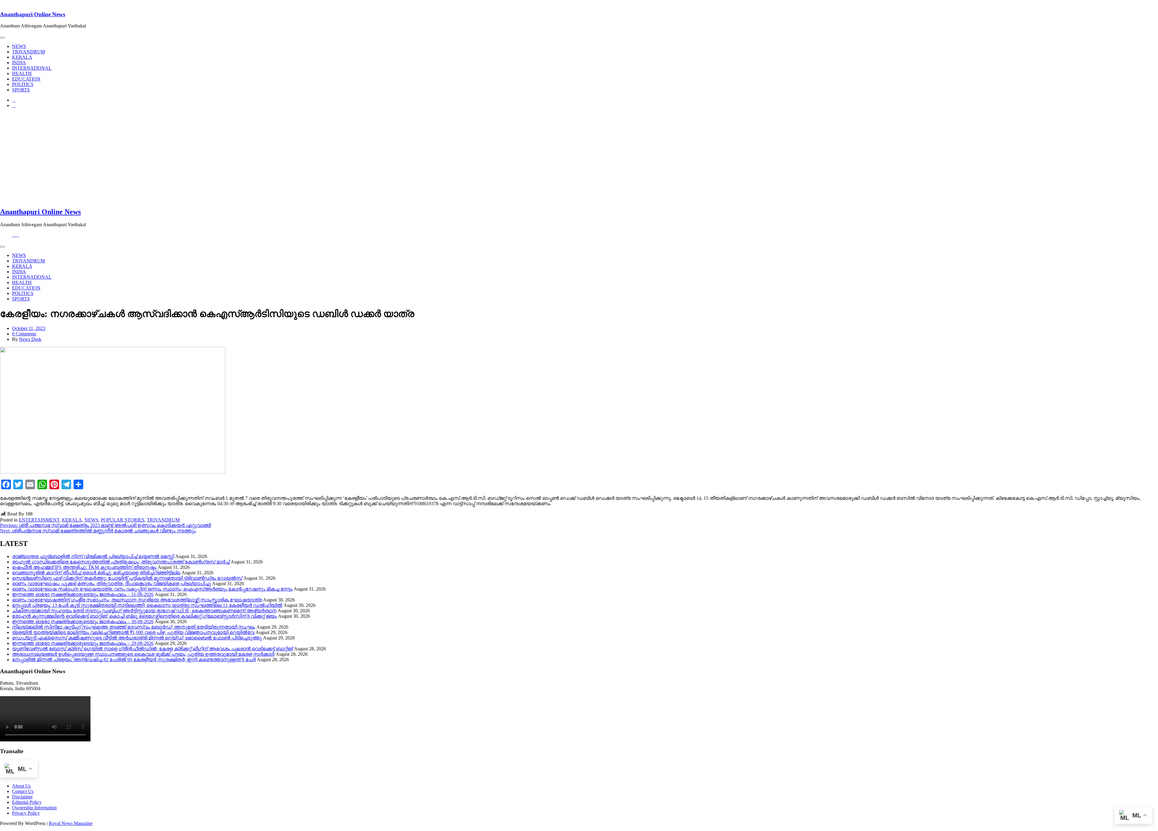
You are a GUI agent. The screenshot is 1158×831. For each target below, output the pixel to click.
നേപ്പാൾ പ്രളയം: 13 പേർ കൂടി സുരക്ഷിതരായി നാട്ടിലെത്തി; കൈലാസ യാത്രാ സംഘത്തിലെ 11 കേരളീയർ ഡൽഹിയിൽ (147, 605)
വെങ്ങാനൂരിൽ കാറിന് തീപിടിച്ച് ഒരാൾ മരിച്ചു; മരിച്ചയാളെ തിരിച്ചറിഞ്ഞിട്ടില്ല (96, 572)
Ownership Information (34, 807)
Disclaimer (22, 796)
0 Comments (24, 333)
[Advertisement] (579, 159)
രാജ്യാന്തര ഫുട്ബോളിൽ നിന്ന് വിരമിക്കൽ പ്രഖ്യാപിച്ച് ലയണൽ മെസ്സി (93, 556)
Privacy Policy (26, 813)
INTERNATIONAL (32, 68)
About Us (21, 785)
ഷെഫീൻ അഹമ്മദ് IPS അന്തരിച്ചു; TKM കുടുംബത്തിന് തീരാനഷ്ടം (84, 567)
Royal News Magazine (71, 823)
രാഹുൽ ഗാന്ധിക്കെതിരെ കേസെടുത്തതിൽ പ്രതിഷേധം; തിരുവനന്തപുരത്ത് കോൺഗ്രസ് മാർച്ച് (120, 561)
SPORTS (21, 89)
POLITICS (22, 84)
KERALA (22, 57)
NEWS (19, 46)
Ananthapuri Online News (32, 14)
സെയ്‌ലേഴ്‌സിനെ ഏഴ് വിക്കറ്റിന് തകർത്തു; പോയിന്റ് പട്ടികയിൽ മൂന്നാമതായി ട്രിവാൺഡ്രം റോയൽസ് (127, 578)
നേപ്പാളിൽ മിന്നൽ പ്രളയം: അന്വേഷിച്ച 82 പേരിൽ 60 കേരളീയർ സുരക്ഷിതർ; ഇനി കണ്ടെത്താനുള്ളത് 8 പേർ (134, 659)
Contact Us (22, 791)
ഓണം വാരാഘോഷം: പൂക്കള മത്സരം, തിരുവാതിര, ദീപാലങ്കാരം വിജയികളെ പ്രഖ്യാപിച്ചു (111, 583)
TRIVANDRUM (28, 51)
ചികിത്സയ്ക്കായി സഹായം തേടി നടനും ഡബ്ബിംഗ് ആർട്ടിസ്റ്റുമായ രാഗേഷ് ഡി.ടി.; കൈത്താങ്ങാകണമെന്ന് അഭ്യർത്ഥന (144, 610)
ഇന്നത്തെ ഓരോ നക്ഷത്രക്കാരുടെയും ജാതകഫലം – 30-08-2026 (82, 621)
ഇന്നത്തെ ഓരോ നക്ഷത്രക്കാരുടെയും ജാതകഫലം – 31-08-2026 (82, 594)
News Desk (30, 339)
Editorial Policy (27, 802)
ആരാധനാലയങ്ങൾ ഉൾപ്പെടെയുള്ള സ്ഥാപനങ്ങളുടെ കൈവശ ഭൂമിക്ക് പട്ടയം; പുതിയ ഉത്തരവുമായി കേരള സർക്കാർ (143, 654)
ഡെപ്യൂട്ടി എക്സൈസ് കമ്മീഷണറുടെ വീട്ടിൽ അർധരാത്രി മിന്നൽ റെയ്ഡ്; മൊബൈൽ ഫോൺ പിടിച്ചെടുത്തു (137, 637)
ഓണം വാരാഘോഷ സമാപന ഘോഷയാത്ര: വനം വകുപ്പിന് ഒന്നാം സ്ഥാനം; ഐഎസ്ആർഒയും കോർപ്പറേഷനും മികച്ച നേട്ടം (152, 589)
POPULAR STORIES (122, 519)
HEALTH (22, 73)
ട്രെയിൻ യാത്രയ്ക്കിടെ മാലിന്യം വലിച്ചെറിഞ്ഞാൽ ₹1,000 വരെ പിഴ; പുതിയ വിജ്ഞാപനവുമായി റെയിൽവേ (133, 632)
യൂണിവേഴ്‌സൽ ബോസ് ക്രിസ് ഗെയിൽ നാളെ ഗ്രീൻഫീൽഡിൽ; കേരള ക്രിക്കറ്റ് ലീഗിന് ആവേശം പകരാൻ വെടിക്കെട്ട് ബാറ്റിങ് (152, 648)
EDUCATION (26, 78)
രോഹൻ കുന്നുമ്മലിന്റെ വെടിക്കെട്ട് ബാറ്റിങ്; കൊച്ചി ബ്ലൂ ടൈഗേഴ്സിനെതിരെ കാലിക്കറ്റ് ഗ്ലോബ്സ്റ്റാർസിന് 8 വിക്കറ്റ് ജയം (144, 616)
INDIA (19, 62)
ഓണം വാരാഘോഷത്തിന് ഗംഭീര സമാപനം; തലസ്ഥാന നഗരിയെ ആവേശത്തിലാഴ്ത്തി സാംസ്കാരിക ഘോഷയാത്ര (137, 599)
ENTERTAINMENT (39, 519)
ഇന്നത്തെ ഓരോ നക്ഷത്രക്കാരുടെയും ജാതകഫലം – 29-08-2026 (82, 643)
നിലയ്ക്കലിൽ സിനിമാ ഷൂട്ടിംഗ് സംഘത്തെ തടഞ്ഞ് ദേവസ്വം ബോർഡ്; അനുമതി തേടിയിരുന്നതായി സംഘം (133, 627)
